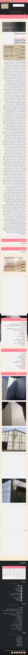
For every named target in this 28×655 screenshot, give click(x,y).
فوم (23, 337)
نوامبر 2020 (19, 638)
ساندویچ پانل (21, 333)
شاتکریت (22, 334)
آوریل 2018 (19, 644)
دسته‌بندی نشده (21, 356)
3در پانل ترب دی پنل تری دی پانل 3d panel (16, 328)
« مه (21, 578)
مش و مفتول (20, 37)
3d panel (24, 322)
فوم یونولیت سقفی (20, 339)
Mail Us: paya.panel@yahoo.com (17, 14)
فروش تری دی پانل (20, 361)
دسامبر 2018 (18, 641)
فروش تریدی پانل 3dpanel (18, 362)
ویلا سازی (22, 345)
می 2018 (19, 642)
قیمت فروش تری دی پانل (18, 340)
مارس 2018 (19, 645)
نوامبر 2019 (19, 639)
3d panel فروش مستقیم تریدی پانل (18, 324)
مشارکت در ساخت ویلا (19, 343)
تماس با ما (22, 331)
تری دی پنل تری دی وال (19, 330)
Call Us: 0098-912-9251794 (15, 11)
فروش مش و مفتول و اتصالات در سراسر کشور (15, 236)
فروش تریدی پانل (20, 336)
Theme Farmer (11, 650)
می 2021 (19, 636)
